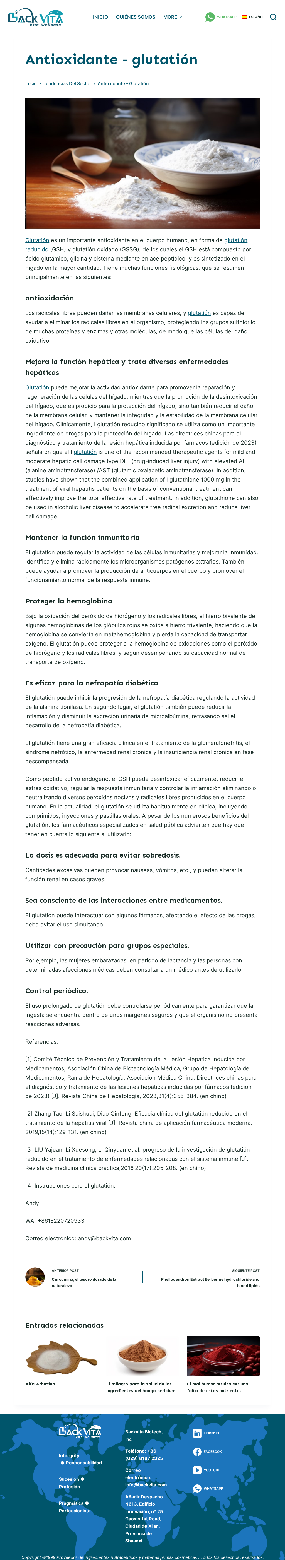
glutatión (199, 313)
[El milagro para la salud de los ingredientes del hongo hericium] (142, 1356)
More (170, 17)
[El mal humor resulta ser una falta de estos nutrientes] (223, 1356)
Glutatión (37, 240)
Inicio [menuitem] (100, 17)
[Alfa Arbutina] (61, 1356)
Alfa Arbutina (40, 1383)
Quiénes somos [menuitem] (135, 17)
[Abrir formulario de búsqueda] (273, 17)
